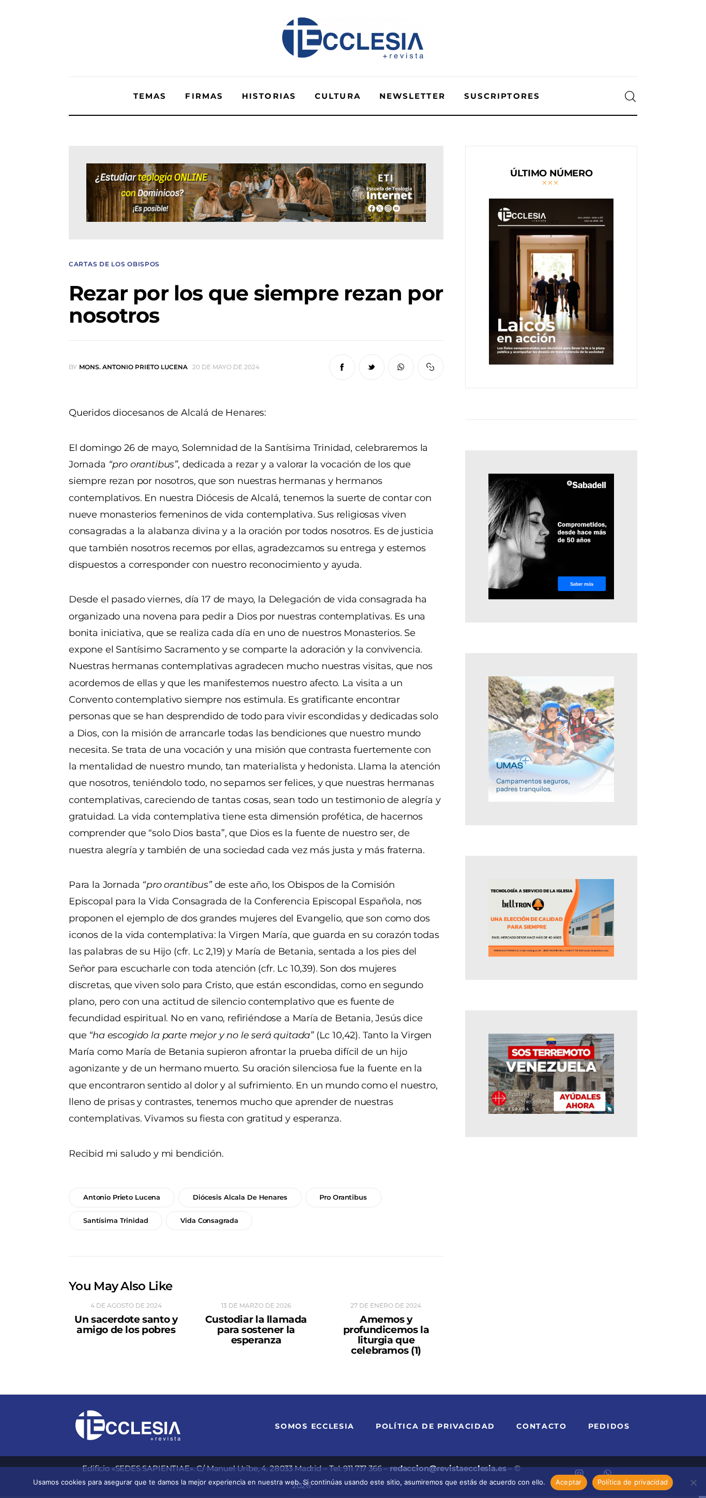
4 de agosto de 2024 (126, 1305)
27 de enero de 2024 (385, 1305)
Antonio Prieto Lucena (121, 1197)
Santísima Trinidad (115, 1220)
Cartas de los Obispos (114, 264)
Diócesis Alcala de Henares (240, 1197)
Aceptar (569, 1482)
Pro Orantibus (342, 1197)
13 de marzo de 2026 (256, 1305)
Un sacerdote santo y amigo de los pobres (125, 1324)
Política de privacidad (632, 1482)
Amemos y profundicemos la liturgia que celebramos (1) (386, 1335)
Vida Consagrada (209, 1220)
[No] (693, 1482)
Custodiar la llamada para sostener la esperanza (256, 1329)
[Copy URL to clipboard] (430, 367)
